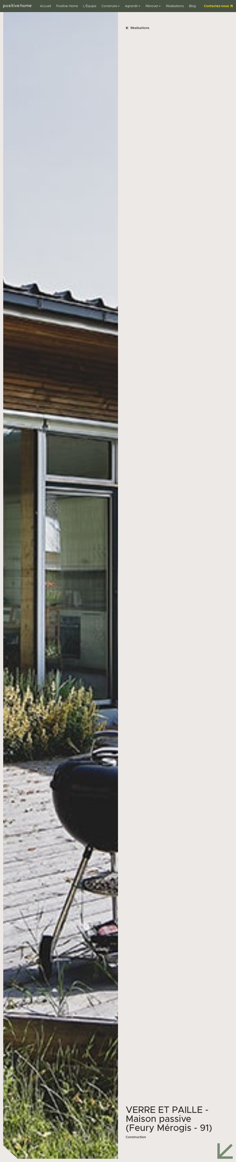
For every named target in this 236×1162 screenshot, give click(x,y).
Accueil (45, 6)
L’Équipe (89, 6)
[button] (110, 6)
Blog (192, 6)
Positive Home (67, 6)
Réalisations (175, 6)
